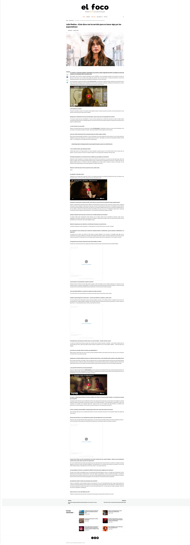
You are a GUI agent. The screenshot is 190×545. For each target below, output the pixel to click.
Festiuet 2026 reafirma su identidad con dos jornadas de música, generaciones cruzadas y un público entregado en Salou (92, 527)
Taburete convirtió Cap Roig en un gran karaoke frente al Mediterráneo (115, 511)
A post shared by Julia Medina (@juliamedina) (86, 278)
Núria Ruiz (70, 30)
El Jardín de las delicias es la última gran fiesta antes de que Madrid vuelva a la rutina (91, 511)
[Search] (123, 16)
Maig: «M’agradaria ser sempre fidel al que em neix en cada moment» (115, 527)
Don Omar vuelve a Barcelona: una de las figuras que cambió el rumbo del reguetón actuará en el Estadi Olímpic (115, 519)
